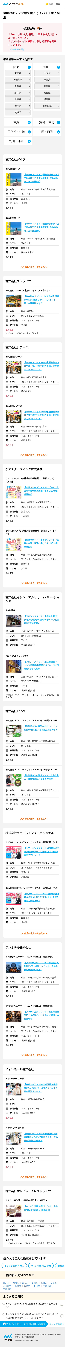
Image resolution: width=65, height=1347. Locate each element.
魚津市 (53, 1283)
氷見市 (44, 1283)
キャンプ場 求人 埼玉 (14, 1266)
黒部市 (18, 1286)
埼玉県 (18, 93)
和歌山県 (47, 106)
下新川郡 (47, 1286)
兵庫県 (47, 86)
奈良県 (47, 93)
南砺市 (35, 1283)
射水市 (25, 1283)
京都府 (47, 79)
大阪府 (47, 73)
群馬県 (18, 99)
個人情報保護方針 (28, 1337)
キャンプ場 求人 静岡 (41, 1266)
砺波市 (27, 1286)
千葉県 (18, 86)
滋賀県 (47, 99)
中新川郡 (7, 1289)
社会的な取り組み (39, 1334)
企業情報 (18, 1334)
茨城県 (18, 112)
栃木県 (18, 106)
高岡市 (16, 1283)
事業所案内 (27, 1334)
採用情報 (51, 1334)
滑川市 (37, 1286)
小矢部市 (7, 1286)
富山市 (6, 1283)
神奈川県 (17, 79)
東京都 (18, 73)
